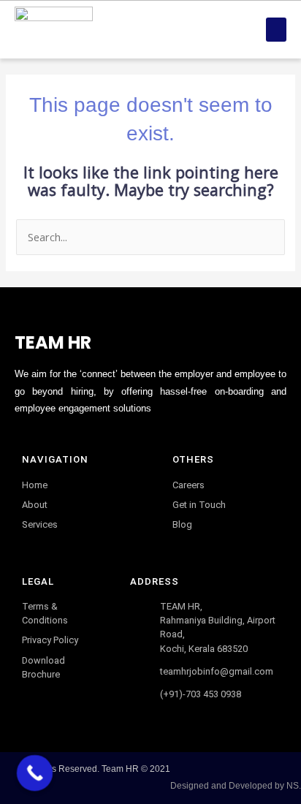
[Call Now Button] (35, 773)
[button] (276, 30)
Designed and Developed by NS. (235, 786)
